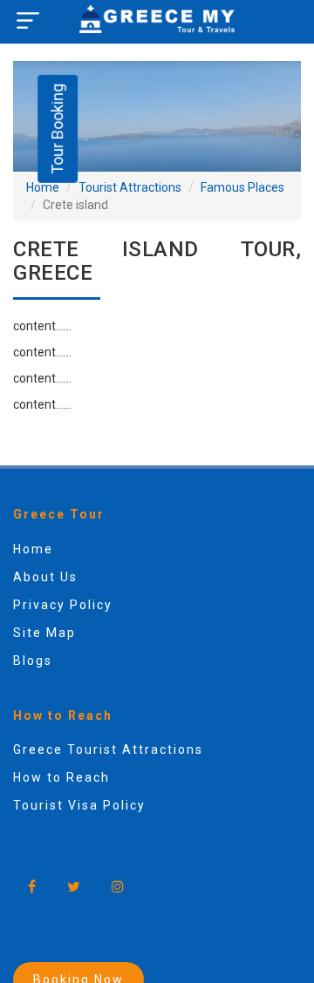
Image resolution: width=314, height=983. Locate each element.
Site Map (44, 633)
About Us (45, 577)
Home (42, 187)
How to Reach (61, 777)
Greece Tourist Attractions (108, 749)
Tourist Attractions (129, 187)
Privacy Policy (63, 605)
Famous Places (242, 187)
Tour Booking (57, 129)
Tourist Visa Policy (79, 805)
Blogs (32, 661)
